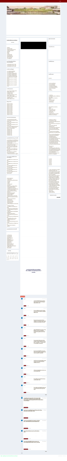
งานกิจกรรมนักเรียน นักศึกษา (11, 187)
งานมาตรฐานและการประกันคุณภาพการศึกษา (12, 217)
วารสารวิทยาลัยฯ (9, 236)
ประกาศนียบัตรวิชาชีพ (10, 72)
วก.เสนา (50, 89)
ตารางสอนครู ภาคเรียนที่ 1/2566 (12, 75)
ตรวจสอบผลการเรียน (52, 109)
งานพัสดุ (8, 183)
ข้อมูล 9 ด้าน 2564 (9, 108)
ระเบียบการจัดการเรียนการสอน (53, 143)
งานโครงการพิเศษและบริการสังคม (12, 190)
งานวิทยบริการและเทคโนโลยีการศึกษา (12, 208)
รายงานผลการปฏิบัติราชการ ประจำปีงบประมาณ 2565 (12, 166)
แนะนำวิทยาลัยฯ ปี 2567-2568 (11, 64)
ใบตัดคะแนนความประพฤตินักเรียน (54, 135)
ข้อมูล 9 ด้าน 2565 (9, 107)
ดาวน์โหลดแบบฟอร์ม (52, 110)
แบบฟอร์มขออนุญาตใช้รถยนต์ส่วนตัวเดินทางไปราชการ (54, 122)
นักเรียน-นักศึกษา (51, 191)
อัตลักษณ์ (8, 51)
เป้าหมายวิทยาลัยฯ (9, 48)
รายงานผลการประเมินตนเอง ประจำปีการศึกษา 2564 (12, 125)
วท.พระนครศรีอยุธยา (52, 84)
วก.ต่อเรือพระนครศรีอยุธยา (53, 86)
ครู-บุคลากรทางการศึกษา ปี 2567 (12, 90)
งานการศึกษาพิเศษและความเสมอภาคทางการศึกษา (12, 210)
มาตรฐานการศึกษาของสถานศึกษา (54, 140)
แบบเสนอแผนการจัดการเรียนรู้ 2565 (54, 127)
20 (13, 257)
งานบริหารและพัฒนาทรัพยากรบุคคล (12, 180)
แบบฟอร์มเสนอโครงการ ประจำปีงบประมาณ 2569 (11, 143)
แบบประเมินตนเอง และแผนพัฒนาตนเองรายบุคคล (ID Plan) (12, 152)
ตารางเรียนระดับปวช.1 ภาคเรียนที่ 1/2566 (12, 85)
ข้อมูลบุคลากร (9, 239)
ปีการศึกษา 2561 (9, 134)
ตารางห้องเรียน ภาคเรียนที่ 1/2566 (12, 76)
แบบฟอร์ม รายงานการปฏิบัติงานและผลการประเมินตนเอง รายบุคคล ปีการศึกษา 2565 (12, 146)
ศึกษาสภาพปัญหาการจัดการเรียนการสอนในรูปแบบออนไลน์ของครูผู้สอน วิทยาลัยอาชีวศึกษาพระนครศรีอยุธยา (54, 176)
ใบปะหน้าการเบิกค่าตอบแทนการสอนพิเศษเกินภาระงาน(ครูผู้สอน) (54, 153)
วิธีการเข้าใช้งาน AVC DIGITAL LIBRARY (53, 99)
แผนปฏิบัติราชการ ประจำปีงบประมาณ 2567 (12, 162)
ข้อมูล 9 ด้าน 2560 (10, 112)
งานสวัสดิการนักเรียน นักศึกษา (11, 190)
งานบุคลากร (51, 95)
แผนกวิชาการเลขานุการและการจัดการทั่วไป (12, 197)
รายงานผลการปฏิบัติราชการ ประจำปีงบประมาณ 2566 (12, 168)
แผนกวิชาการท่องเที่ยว (10, 201)
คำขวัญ (8, 53)
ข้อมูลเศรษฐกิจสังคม (10, 244)
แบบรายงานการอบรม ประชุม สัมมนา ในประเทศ (54, 124)
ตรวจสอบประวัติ (51, 100)
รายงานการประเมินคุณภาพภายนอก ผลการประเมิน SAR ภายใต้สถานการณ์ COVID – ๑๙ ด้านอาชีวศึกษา (12, 127)
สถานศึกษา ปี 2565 (10, 93)
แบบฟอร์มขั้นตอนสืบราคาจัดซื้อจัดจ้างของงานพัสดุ (54, 97)
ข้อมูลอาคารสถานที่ (10, 238)
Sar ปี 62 (50, 161)
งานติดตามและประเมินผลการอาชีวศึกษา (11, 226)
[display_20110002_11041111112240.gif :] (12, 38)
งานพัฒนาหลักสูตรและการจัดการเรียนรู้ (12, 204)
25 (10, 258)
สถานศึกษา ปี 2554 (10, 97)
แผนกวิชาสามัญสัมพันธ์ (10, 193)
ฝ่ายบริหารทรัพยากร (10, 178)
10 (8, 256)
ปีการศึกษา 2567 (9, 129)
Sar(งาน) (50, 164)
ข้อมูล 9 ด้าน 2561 (9, 111)
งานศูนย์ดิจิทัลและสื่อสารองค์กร (11, 218)
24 (8, 258)
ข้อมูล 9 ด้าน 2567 (9, 105)
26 (12, 258)
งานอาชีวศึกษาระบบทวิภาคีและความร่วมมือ (12, 207)
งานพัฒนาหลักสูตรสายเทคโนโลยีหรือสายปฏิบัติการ (12, 212)
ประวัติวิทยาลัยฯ (9, 235)
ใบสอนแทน (50, 147)
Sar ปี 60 (50, 163)
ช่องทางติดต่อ (9, 247)
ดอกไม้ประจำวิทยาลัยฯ (10, 50)
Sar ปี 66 (50, 158)
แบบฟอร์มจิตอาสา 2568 (52, 120)
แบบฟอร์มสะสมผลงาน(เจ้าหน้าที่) (53, 151)
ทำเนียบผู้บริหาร (9, 237)
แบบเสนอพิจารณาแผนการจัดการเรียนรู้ (54, 145)
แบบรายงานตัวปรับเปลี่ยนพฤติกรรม (54, 134)
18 (10, 257)
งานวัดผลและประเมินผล (10, 205)
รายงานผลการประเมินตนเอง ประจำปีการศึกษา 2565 (12, 123)
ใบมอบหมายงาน (51, 146)
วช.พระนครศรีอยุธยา (52, 85)
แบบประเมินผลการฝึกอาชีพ (53, 125)
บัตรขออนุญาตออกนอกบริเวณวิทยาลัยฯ (54, 130)
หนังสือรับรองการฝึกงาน (52, 119)
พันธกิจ (8, 52)
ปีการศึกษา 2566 (9, 130)
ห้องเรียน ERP (51, 111)
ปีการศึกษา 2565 (9, 131)
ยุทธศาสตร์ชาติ (9, 173)
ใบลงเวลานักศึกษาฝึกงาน (52, 151)
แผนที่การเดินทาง (9, 246)
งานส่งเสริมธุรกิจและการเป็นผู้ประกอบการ (12, 224)
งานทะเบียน (8, 185)
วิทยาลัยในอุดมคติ (9, 55)
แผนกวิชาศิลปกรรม (10, 202)
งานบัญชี (8, 182)
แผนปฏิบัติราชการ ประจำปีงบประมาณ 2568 (12, 164)
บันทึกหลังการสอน (51, 126)
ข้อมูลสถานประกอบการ (10, 243)
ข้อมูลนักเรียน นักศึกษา (10, 240)
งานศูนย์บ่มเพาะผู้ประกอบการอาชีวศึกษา (11, 220)
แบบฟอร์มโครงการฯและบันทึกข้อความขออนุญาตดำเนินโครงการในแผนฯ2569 (12, 141)
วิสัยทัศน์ (8, 47)
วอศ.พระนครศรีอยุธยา (52, 83)
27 (13, 258)
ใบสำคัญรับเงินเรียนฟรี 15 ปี (53, 137)
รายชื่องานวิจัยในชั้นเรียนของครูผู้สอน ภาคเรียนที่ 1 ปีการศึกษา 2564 (54, 186)
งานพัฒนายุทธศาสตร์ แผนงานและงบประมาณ (12, 215)
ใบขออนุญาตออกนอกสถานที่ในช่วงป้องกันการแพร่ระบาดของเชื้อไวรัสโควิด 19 (54, 132)
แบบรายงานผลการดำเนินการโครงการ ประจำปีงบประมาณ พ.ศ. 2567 (12, 144)
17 (8, 257)
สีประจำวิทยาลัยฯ (9, 57)
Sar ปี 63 (50, 160)
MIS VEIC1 (50, 78)
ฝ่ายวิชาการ (8, 191)
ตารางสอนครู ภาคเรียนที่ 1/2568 (12, 73)
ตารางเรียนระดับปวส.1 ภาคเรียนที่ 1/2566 (12, 80)
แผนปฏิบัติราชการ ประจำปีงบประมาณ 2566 (12, 160)
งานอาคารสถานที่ (9, 184)
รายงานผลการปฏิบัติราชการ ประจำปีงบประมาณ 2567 (12, 170)
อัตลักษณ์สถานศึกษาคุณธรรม (11, 49)
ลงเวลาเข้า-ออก (51, 112)
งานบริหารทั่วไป (9, 179)
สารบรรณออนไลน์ (51, 100)
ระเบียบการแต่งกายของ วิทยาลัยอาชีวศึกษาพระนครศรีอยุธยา (53, 114)
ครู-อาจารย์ (51, 190)
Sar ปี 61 (50, 162)
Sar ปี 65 (50, 159)
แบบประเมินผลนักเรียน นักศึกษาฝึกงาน (54, 148)
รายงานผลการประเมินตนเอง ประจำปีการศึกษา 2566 (12, 121)
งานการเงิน (8, 181)
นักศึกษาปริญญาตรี (52, 192)
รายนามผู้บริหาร (9, 58)
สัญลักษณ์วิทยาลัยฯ (10, 56)
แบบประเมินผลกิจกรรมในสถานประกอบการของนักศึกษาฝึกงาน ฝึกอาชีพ (54, 139)
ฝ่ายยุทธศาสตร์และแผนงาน (11, 213)
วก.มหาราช (50, 90)
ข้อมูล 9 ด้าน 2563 (9, 109)
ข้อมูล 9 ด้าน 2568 (10, 104)
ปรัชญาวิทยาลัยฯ (9, 54)
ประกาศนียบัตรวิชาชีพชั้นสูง (11, 71)
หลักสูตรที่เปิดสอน (10, 241)
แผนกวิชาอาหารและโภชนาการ (11, 198)
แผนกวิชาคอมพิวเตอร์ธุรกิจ (11, 192)
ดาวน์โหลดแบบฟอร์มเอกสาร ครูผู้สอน (12, 153)
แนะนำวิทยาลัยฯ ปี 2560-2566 (11, 65)
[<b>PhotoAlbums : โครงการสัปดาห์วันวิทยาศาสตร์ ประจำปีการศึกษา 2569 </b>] (29, 433)
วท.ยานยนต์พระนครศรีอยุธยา (53, 87)
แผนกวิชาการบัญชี (9, 194)
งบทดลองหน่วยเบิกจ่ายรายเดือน (11, 119)
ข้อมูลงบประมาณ (9, 242)
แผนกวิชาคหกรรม (9, 199)
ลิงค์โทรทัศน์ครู (51, 101)
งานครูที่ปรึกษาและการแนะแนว (11, 188)
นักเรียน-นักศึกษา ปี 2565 (10, 95)
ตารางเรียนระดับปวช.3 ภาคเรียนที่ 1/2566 (12, 82)
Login (60, 1)
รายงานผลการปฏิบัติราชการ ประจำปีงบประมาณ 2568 (12, 172)
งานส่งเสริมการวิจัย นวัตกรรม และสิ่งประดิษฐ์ (12, 222)
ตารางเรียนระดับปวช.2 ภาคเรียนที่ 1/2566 (12, 83)
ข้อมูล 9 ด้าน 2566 (10, 106)
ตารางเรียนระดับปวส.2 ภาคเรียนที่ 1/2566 (12, 78)
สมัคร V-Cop (51, 108)
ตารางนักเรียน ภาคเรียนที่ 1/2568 (12, 74)
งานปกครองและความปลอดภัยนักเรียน (12, 189)
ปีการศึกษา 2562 (9, 133)
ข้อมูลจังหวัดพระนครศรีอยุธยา (11, 245)
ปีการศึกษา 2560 (9, 135)
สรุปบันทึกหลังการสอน (52, 136)
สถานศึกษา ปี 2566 (10, 92)
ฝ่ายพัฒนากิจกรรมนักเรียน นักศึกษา (12, 186)
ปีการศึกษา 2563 (9, 132)
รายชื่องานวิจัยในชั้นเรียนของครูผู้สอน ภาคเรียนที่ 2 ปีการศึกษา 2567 (54, 170)
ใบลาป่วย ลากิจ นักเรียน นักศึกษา (53, 128)
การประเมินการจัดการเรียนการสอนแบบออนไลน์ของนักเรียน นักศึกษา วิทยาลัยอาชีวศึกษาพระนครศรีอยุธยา (54, 183)
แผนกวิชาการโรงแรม (10, 200)
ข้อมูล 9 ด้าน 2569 (10, 103)
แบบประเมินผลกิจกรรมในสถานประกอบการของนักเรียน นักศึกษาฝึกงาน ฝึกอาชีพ (54, 150)
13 (13, 256)
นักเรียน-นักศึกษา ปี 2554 (10, 98)
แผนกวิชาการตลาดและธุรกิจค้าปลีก (12, 195)
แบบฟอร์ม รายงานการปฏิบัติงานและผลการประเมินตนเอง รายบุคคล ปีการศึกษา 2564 (12, 149)
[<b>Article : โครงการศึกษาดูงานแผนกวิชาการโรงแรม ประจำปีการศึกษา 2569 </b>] (28, 378)
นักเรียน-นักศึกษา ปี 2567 (10, 91)
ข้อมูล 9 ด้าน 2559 (9, 113)
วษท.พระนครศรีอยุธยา (52, 88)
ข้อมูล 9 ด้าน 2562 (9, 110)
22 (17, 257)
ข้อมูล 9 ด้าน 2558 (9, 114)
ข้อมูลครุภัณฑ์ (9, 241)
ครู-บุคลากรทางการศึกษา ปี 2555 (12, 96)
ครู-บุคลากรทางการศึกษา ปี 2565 (12, 94)
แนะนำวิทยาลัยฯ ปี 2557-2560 (11, 66)
